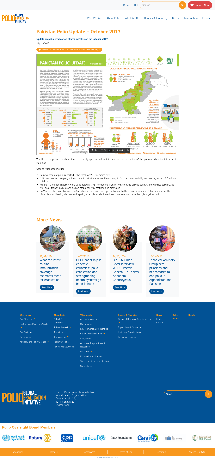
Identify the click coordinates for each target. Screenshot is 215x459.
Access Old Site (197, 452)
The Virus (58, 332)
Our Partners (26, 332)
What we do (132, 18)
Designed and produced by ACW (107, 457)
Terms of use (125, 452)
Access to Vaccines (89, 319)
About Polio (113, 18)
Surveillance (86, 366)
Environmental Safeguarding (94, 328)
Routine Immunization (91, 356)
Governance (25, 337)
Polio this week (61, 327)
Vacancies (18, 452)
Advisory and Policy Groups (33, 341)
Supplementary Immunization (94, 361)
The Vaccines (60, 337)
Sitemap (161, 452)
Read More (47, 287)
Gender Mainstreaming (91, 333)
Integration (85, 338)
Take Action (191, 18)
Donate (206, 18)
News (175, 18)
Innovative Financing (128, 337)
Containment (86, 323)
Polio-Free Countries (64, 346)
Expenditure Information (129, 327)
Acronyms (89, 452)
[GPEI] (24, 397)
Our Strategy (26, 319)
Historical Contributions (129, 332)
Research (84, 351)
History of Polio (61, 341)
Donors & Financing (155, 18)
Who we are (94, 18)
